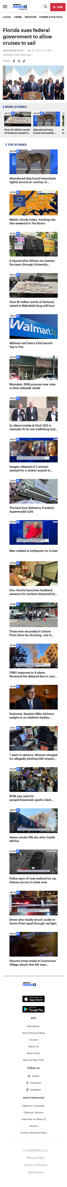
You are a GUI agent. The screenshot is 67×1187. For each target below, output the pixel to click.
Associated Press (13, 50)
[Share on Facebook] (14, 61)
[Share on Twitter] (19, 61)
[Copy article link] (24, 61)
